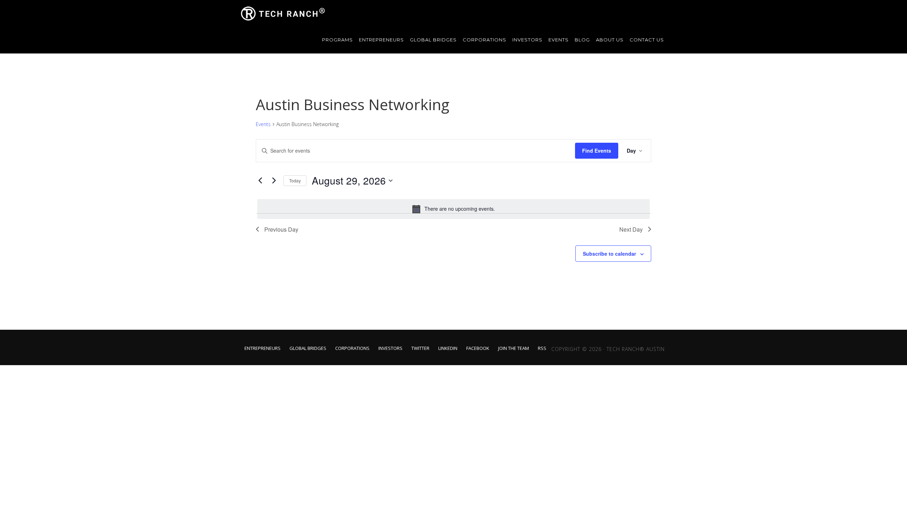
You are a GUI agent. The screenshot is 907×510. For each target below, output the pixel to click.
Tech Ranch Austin (283, 13)
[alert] (453, 209)
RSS (542, 348)
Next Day (631, 229)
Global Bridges (307, 348)
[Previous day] (260, 180)
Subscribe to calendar (609, 253)
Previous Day (281, 229)
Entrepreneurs (262, 348)
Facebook (477, 348)
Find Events (596, 150)
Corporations (352, 348)
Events (263, 124)
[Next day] (274, 180)
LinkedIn (447, 348)
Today (295, 180)
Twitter (420, 348)
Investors (390, 348)
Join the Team (513, 348)
